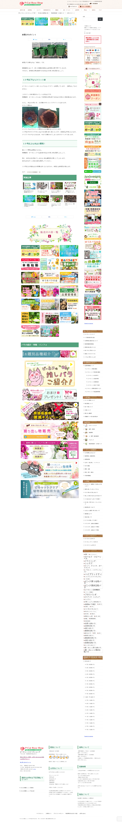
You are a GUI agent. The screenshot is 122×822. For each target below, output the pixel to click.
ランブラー (88, 599)
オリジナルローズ (93, 554)
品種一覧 (100, 604)
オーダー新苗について (90, 400)
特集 (86, 618)
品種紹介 (86, 606)
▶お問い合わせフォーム (25, 762)
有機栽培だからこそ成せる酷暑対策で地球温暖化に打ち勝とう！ (29, 205)
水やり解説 (87, 465)
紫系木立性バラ (90, 630)
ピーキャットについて (90, 334)
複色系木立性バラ (90, 638)
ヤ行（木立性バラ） (90, 687)
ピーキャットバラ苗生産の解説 (93, 372)
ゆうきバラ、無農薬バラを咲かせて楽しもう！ (93, 485)
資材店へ (94, 10)
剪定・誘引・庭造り (89, 472)
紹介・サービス (66, 10)
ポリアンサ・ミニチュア (92, 597)
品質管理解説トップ (89, 365)
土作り (92, 606)
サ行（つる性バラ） (90, 706)
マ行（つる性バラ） (90, 719)
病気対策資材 (87, 621)
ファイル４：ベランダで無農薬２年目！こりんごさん (56, 205)
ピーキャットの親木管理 (93, 378)
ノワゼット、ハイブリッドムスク (93, 570)
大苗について (88, 410)
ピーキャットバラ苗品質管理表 (93, 391)
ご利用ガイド (48, 813)
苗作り (100, 633)
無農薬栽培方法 (46, 10)
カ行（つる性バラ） (90, 703)
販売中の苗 (22, 10)
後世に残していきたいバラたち (92, 489)
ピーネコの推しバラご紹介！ (91, 520)
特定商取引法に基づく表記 (71, 813)
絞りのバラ (88, 633)
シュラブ (88, 563)
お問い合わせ (82, 813)
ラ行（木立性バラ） (90, 690)
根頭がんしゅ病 (88, 616)
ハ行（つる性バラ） (90, 716)
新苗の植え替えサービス (90, 347)
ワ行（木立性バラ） (90, 693)
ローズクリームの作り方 (90, 545)
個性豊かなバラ (88, 513)
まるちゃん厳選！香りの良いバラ (92, 510)
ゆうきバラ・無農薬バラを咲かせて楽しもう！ (56, 192)
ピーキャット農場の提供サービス (93, 388)
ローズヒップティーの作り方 (91, 541)
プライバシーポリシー (58, 813)
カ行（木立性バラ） (90, 667)
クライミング (90, 561)
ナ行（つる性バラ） (90, 713)
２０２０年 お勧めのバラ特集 (92, 530)
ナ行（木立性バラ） (90, 677)
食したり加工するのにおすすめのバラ (93, 495)
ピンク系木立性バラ (92, 586)
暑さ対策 (86, 613)
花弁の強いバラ (88, 517)
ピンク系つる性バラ (92, 582)
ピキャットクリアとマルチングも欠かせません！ (42, 204)
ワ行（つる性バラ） (90, 729)
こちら (34, 769)
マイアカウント (40, 813)
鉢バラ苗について (89, 406)
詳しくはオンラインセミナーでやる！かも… (42, 192)
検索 (84, 16)
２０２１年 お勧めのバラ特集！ (92, 526)
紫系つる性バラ (89, 628)
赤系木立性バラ (90, 643)
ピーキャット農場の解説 (91, 368)
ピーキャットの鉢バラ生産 (94, 385)
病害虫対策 (87, 459)
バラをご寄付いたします (90, 357)
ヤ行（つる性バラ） (90, 723)
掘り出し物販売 (88, 413)
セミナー (39, 10)
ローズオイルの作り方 (90, 538)
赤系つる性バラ (89, 640)
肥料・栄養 (87, 469)
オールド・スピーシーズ (92, 557)
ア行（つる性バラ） (90, 700)
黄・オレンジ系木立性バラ (92, 651)
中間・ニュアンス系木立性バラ (93, 601)
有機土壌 (92, 613)
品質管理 (77, 10)
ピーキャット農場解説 (89, 592)
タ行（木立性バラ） (90, 674)
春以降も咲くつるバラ (90, 507)
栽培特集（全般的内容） (90, 456)
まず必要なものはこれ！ (90, 452)
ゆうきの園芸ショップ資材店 (27, 787)
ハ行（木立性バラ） (90, 680)
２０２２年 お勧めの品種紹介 (92, 523)
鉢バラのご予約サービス (90, 350)
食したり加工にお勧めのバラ (90, 645)
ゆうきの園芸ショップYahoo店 (27, 790)
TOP (27, 13)
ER (86, 554)
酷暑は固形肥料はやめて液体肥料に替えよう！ (29, 192)
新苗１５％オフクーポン (90, 353)
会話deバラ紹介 (90, 604)
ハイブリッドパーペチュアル (93, 576)
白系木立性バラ (90, 626)
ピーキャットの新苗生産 (93, 381)
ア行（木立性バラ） (90, 664)
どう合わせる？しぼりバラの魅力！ (93, 499)
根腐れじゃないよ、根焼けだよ (70, 204)
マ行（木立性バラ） (90, 684)
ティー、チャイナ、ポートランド (93, 566)
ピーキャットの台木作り (93, 375)
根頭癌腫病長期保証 (89, 344)
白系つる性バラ (90, 623)
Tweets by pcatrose (88, 323)
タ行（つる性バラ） (90, 710)
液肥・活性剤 (97, 616)
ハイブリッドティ (93, 574)
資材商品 (30, 10)
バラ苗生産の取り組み (90, 337)
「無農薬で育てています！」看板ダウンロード (70, 192)
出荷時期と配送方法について (91, 340)
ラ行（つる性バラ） (90, 726)
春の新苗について (89, 403)
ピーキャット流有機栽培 (32, 172)
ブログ (100, 10)
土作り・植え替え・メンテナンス (92, 462)
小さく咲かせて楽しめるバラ (91, 492)
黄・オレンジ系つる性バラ (93, 647)
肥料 (95, 633)
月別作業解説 (88, 475)
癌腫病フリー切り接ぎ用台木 (91, 416)
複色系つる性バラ (89, 635)
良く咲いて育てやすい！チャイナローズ (93, 503)
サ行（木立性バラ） (90, 671)
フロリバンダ (90, 595)
